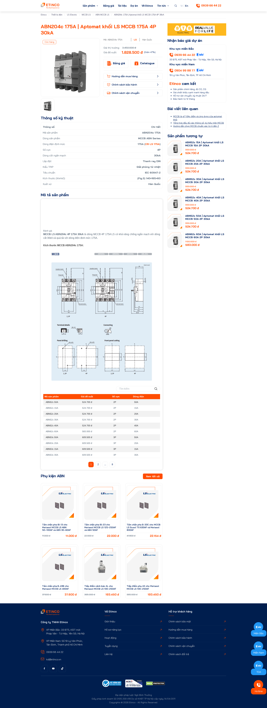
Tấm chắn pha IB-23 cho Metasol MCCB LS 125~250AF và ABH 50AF (100, 527)
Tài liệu (122, 5)
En (186, 5)
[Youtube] (53, 668)
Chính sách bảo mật (180, 621)
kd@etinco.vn (53, 659)
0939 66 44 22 (211, 5)
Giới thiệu (110, 621)
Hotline (259, 691)
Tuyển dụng (111, 645)
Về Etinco (147, 5)
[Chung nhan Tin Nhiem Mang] (133, 684)
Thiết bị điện (56, 15)
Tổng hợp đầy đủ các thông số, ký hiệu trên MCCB (198, 122)
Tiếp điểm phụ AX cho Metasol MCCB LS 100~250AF (143, 587)
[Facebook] (44, 668)
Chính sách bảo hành (180, 637)
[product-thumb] (59, 502)
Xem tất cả (152, 476)
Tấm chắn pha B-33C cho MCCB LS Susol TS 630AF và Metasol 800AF (143, 527)
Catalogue (147, 63)
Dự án (134, 5)
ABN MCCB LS (102, 15)
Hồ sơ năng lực (113, 629)
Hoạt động (110, 637)
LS (135, 39)
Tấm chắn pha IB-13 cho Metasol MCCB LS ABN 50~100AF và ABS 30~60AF (56, 527)
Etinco (44, 15)
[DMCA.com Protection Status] (155, 684)
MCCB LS (86, 15)
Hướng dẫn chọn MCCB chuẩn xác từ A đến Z (196, 126)
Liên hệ (108, 654)
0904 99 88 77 (184, 70)
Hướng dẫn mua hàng (180, 629)
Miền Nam (258, 652)
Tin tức (161, 5)
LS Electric (72, 15)
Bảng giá (108, 5)
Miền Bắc (259, 633)
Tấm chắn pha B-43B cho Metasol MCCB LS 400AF (55, 587)
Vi (181, 5)
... (105, 464)
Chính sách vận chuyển (182, 645)
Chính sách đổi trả (179, 654)
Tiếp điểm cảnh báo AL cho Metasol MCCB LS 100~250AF (100, 587)
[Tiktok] (62, 668)
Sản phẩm (89, 5)
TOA (258, 671)
